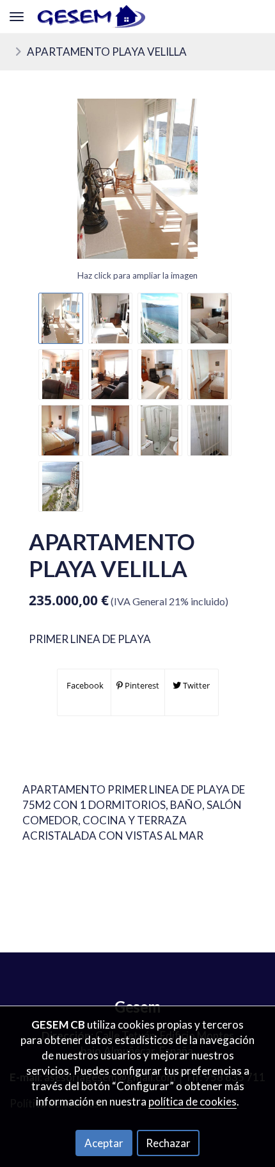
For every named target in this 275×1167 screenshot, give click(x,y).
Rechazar (168, 1143)
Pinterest (141, 685)
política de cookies (192, 1101)
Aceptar (103, 1143)
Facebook (84, 685)
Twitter (195, 685)
